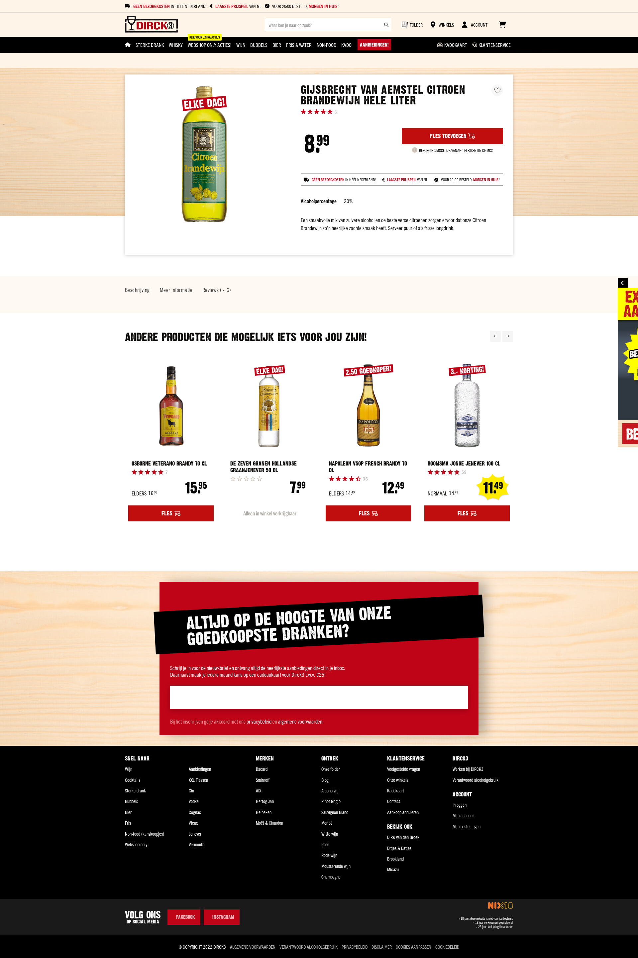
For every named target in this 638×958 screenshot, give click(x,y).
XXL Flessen (198, 780)
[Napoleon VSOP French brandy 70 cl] (368, 405)
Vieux (193, 823)
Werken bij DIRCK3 (468, 769)
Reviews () (216, 289)
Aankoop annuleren (403, 812)
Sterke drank (135, 790)
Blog (325, 780)
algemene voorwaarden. (301, 721)
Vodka (194, 801)
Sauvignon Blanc (334, 812)
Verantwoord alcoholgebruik (475, 780)
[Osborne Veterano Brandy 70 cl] (171, 405)
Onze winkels (397, 780)
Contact (393, 801)
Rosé (325, 844)
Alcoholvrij (330, 790)
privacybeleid (259, 721)
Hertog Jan (265, 801)
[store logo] (151, 25)
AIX (258, 790)
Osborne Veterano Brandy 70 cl (169, 463)
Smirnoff (262, 780)
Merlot (326, 823)
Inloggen (460, 805)
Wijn (128, 769)
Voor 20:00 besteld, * (305, 6)
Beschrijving (137, 289)
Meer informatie (176, 289)
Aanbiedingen (200, 769)
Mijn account (463, 815)
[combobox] (328, 24)
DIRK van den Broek (403, 837)
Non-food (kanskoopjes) (144, 834)
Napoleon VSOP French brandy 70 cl (368, 467)
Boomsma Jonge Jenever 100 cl (464, 463)
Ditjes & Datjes (399, 848)
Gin (191, 790)
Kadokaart (395, 790)
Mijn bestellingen (466, 826)
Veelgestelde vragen (403, 769)
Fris (128, 823)
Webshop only (136, 844)
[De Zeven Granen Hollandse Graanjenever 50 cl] (269, 405)
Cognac (195, 812)
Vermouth (196, 844)
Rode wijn (329, 855)
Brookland (395, 859)
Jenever (195, 834)
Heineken (263, 812)
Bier (128, 812)
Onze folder (330, 769)
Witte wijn (329, 834)
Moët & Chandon (269, 823)
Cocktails (132, 780)
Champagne (331, 877)
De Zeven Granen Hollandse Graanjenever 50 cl (263, 467)
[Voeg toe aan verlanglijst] (497, 90)
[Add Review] (246, 478)
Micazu (393, 869)
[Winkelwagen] (502, 24)
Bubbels (131, 801)
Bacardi (262, 769)
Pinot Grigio (331, 801)
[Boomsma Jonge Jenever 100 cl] (467, 405)
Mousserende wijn (336, 866)
